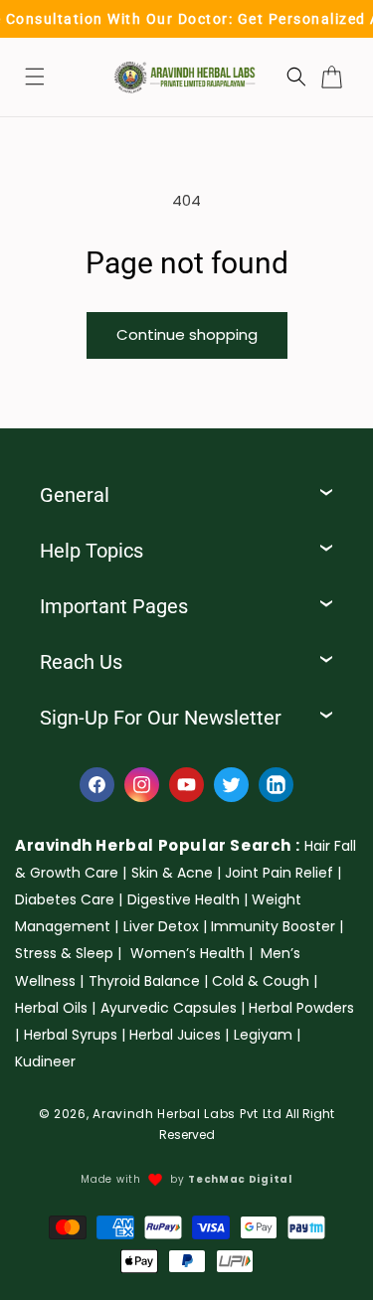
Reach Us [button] (81, 662)
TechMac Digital (240, 1179)
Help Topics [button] (91, 551)
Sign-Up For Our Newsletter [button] (160, 718)
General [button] (74, 495)
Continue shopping (187, 334)
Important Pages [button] (114, 606)
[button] (35, 76)
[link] (176, 873)
